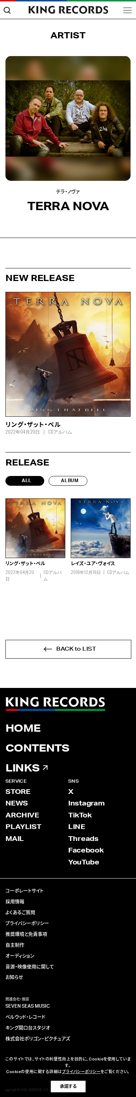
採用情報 (14, 902)
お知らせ (14, 977)
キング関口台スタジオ (27, 1028)
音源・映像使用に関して (29, 967)
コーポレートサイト (24, 891)
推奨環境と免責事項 (26, 934)
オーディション (19, 956)
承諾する (68, 1086)
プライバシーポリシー (27, 923)
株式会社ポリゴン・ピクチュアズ (37, 1039)
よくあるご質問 (20, 912)
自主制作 (14, 945)
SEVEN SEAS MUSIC (27, 1006)
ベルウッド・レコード (25, 1017)
